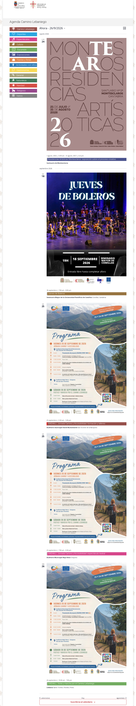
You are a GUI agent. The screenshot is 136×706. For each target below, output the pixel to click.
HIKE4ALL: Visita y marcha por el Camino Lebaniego (71, 683)
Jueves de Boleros (56, 293)
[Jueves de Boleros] (86, 229)
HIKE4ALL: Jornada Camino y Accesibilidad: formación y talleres (76, 423)
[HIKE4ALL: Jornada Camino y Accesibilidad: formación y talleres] (86, 359)
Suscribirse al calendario (81, 702)
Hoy (83, 698)
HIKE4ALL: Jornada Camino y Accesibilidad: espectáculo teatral (76, 553)
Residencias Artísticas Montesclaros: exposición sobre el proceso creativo (82, 159)
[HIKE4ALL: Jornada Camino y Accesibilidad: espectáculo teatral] (86, 489)
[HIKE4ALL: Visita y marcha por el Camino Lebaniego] (86, 619)
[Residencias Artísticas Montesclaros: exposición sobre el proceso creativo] (86, 94)
